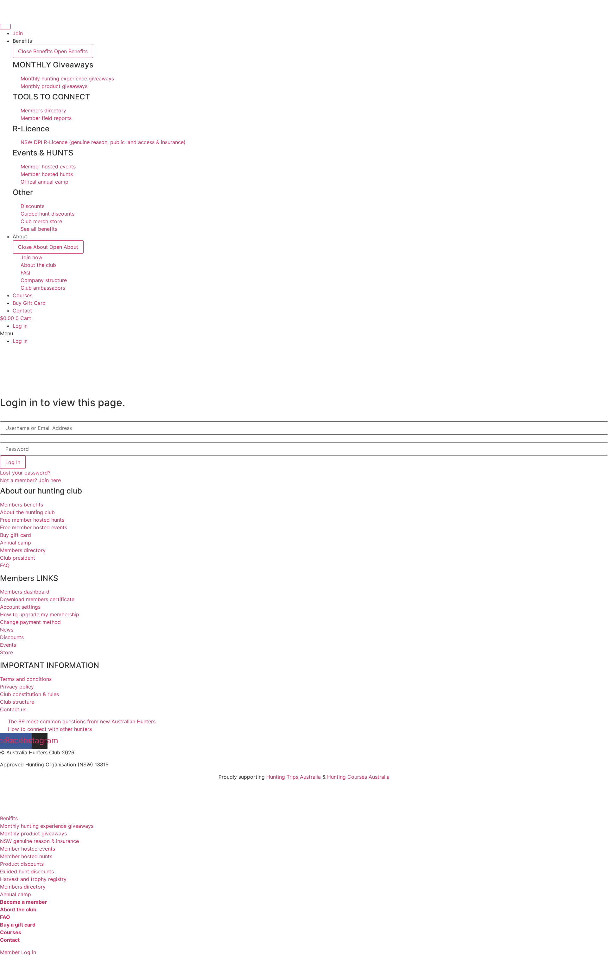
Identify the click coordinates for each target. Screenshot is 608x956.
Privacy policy (17, 686)
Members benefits (21, 504)
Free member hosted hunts (32, 520)
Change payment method (30, 622)
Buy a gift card (17, 924)
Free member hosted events (33, 527)
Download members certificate (37, 599)
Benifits (9, 818)
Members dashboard (24, 591)
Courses (10, 932)
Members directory (23, 550)
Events (8, 645)
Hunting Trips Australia (293, 777)
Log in (20, 326)
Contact (10, 940)
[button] (304, 333)
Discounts (12, 637)
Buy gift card (15, 535)
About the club (18, 909)
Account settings (20, 607)
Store (6, 652)
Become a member (23, 902)
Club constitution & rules (29, 694)
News (6, 629)
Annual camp (15, 542)
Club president (17, 558)
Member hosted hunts (26, 856)
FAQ (5, 565)
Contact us (13, 709)
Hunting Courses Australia (358, 777)
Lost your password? (25, 472)
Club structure (17, 702)
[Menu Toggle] (5, 26)
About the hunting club (27, 512)
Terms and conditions (26, 679)
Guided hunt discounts (27, 871)
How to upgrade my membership (39, 614)
